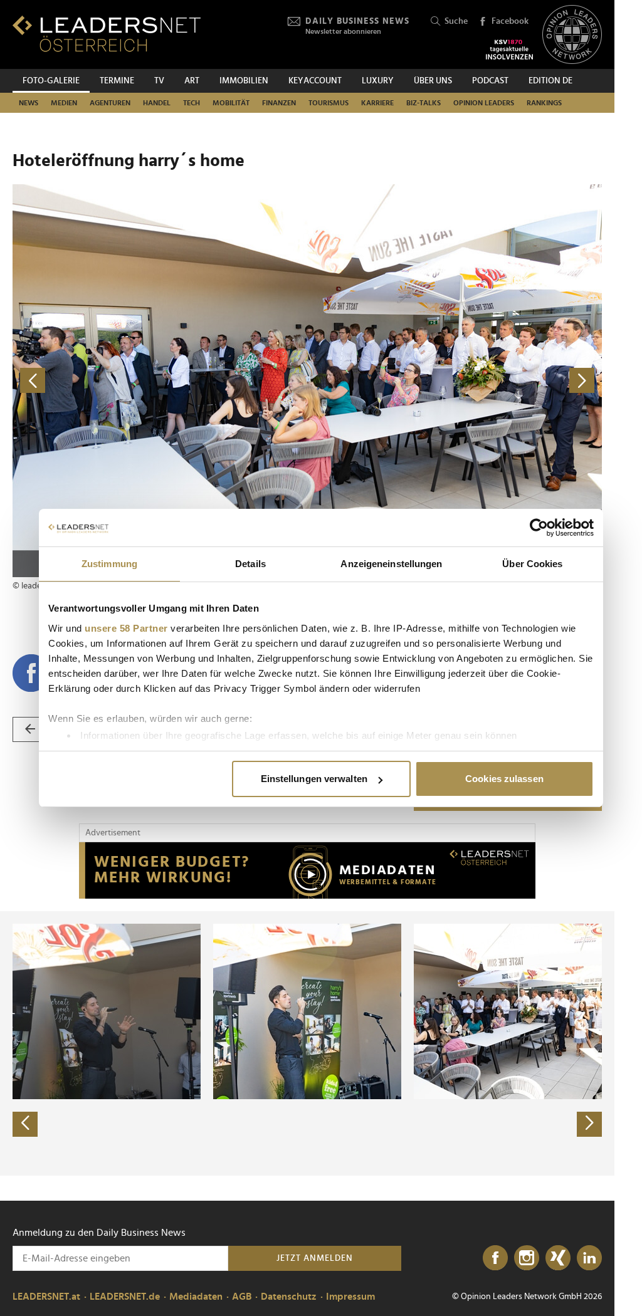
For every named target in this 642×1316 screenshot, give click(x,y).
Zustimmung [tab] (109, 563)
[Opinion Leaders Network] (572, 35)
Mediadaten (196, 1297)
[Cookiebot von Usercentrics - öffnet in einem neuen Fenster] (539, 527)
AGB (241, 1297)
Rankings (544, 103)
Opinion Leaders (483, 103)
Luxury (378, 80)
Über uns (433, 80)
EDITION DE (550, 80)
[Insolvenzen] (509, 49)
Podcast (490, 80)
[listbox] (307, 1043)
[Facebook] (495, 1258)
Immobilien (243, 80)
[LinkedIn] (589, 1258)
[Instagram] (526, 1258)
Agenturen (110, 103)
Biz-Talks (423, 103)
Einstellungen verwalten (314, 778)
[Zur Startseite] (107, 33)
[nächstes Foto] (454, 380)
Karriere (377, 103)
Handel (157, 103)
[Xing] (558, 1258)
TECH (191, 103)
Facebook (510, 21)
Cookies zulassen (504, 778)
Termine (117, 80)
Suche (456, 21)
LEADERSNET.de (125, 1297)
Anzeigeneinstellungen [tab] (391, 563)
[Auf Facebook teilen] (31, 673)
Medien (64, 103)
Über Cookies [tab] (532, 563)
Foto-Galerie (51, 80)
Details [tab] (250, 563)
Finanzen (279, 103)
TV (159, 80)
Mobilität (231, 103)
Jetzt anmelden (314, 1258)
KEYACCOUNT (315, 80)
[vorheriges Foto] (160, 380)
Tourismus (328, 103)
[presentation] (25, 1124)
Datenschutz (289, 1297)
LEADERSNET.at (46, 1297)
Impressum (350, 1297)
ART (191, 80)
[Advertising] (307, 870)
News (28, 103)
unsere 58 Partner (126, 628)
